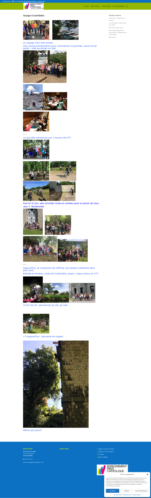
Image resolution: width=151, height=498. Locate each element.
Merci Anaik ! (112, 37)
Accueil (86, 6)
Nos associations (118, 6)
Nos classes (107, 6)
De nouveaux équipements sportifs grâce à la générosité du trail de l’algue (118, 32)
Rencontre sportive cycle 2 (116, 28)
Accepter (112, 491)
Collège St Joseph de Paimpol (106, 449)
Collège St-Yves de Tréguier (106, 451)
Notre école (95, 6)
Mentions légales (118, 494)
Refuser (126, 491)
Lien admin (101, 454)
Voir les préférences (141, 491)
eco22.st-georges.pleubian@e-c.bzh (33, 462)
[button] (147, 474)
